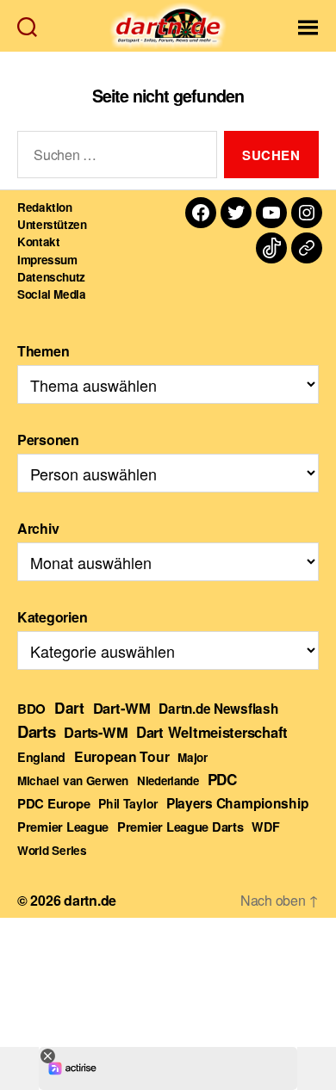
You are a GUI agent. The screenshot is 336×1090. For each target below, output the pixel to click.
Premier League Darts (180, 826)
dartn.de (90, 900)
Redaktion (44, 207)
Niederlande (168, 780)
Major (192, 757)
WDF (265, 826)
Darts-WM (96, 732)
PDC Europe (53, 803)
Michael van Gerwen (72, 780)
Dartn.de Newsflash (218, 708)
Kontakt (38, 241)
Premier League (63, 826)
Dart (69, 707)
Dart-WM (122, 707)
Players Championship (237, 803)
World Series (52, 850)
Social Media (51, 294)
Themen (43, 351)
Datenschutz (51, 277)
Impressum (47, 259)
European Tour (122, 756)
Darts (36, 731)
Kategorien (52, 617)
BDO (31, 708)
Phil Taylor (128, 803)
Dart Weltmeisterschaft (212, 732)
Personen (48, 439)
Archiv (38, 528)
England (41, 756)
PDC (222, 779)
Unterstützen (52, 224)
